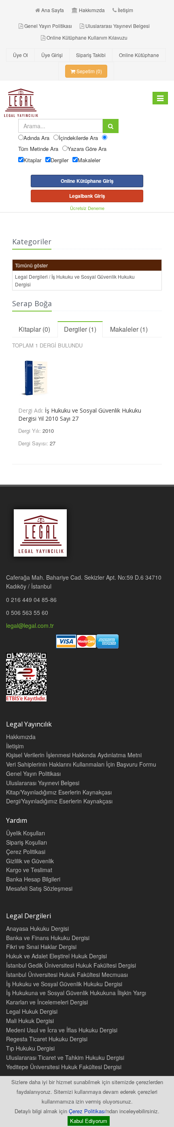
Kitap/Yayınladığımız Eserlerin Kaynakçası (59, 792)
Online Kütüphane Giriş (87, 180)
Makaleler (89, 160)
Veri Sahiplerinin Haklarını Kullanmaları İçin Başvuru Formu (81, 764)
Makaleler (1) (129, 329)
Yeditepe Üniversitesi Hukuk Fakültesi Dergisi (63, 1067)
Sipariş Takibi (91, 54)
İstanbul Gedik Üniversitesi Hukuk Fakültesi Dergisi (71, 965)
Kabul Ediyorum (88, 1121)
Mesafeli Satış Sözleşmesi (39, 888)
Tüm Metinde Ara (38, 149)
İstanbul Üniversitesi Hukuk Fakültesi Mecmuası (67, 974)
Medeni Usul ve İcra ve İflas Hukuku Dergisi (61, 1030)
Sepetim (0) (88, 71)
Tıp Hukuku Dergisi (30, 1048)
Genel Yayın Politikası (48, 25)
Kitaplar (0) (34, 329)
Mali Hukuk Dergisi (30, 1021)
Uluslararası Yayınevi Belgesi (117, 25)
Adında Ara (36, 138)
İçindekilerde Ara (78, 138)
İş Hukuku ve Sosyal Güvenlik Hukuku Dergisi (64, 984)
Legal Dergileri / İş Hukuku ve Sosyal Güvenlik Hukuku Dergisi (75, 280)
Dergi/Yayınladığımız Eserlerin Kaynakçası (59, 801)
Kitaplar (32, 160)
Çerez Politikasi (25, 851)
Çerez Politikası (87, 1111)
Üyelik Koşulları (25, 833)
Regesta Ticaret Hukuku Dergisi (46, 1039)
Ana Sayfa (52, 9)
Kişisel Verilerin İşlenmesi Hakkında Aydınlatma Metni (74, 755)
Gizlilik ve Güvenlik (30, 861)
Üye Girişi (52, 54)
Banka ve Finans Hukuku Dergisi (47, 938)
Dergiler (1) (80, 329)
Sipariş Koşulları (26, 842)
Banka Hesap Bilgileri (33, 879)
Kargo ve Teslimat (29, 870)
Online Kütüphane (139, 54)
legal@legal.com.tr (30, 625)
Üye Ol (20, 54)
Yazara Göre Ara (87, 149)
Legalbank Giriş (87, 195)
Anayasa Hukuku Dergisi (37, 928)
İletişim (125, 9)
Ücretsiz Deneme (87, 208)
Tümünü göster (31, 265)
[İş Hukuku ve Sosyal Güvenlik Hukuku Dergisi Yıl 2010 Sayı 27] (87, 376)
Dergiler (59, 160)
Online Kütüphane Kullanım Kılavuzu (87, 37)
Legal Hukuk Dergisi (31, 1011)
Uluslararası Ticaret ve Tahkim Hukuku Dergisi (65, 1057)
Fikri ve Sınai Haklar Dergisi (41, 947)
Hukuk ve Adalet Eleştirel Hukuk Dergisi (56, 956)
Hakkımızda (92, 9)
